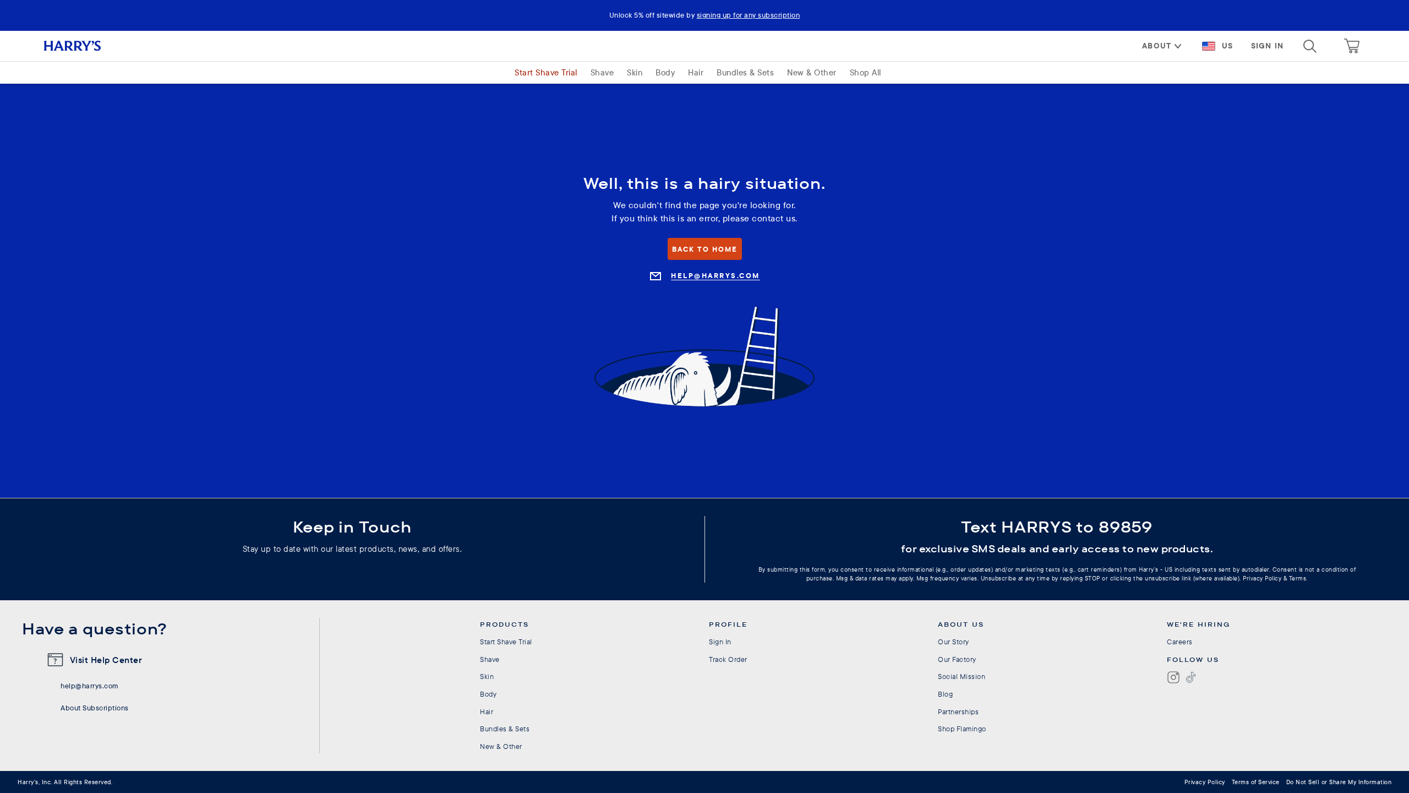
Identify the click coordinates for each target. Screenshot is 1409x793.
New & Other (812, 72)
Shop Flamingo (962, 728)
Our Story (953, 641)
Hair (695, 72)
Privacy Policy (1204, 782)
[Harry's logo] (85, 46)
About (1156, 46)
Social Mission (961, 676)
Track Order (728, 659)
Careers (1180, 641)
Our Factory (957, 659)
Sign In (1267, 45)
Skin (634, 72)
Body (665, 72)
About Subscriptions (95, 707)
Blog (945, 693)
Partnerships (958, 711)
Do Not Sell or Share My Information (1339, 782)
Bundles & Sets (745, 72)
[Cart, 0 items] (1352, 46)
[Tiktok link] (1191, 677)
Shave (602, 72)
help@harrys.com (89, 685)
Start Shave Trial (546, 72)
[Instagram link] (1173, 677)
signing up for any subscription (748, 14)
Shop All (865, 72)
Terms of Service (1256, 782)
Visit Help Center (106, 659)
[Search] (1310, 46)
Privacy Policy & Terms (1274, 578)
